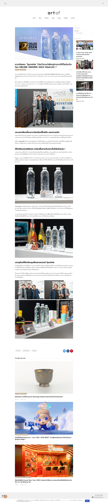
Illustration (19, 477)
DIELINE (18, 350)
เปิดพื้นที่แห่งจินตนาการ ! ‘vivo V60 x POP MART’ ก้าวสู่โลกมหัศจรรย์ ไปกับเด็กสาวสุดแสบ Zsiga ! (43, 438)
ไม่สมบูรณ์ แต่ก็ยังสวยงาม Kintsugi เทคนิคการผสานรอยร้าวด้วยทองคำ (39, 397)
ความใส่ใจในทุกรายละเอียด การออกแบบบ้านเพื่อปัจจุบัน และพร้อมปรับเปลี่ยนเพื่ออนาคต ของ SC (84, 96)
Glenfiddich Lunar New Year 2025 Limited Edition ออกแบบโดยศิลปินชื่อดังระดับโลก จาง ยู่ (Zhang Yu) (43, 481)
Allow (87, 500)
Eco (17, 69)
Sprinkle (34, 350)
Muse (17, 393)
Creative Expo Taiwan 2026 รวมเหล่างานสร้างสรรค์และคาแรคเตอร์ (84, 54)
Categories (76, 30)
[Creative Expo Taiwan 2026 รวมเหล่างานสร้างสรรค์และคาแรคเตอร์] (84, 45)
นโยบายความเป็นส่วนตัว (65, 500)
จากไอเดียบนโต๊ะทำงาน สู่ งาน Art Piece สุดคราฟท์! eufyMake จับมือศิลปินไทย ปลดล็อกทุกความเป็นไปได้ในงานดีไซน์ (84, 75)
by (29, 69)
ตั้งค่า (30, 501)
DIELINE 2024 (26, 350)
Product (23, 69)
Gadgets (18, 434)
